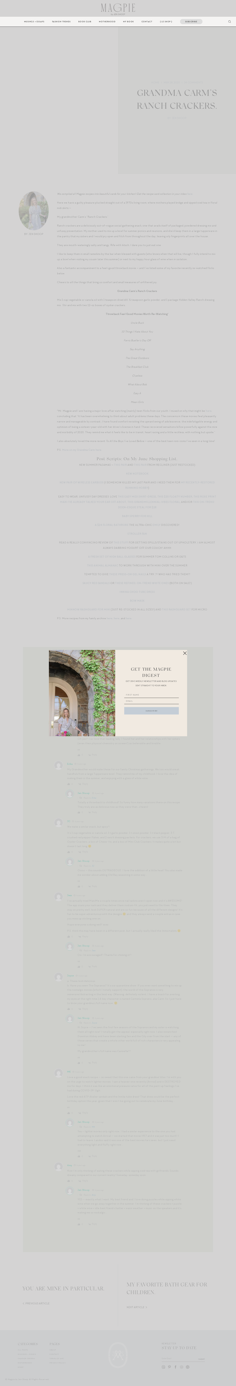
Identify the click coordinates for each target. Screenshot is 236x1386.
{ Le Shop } (166, 21)
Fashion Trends (61, 21)
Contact (147, 21)
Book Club (85, 21)
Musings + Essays (34, 21)
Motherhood (107, 21)
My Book (128, 21)
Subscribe (191, 21)
